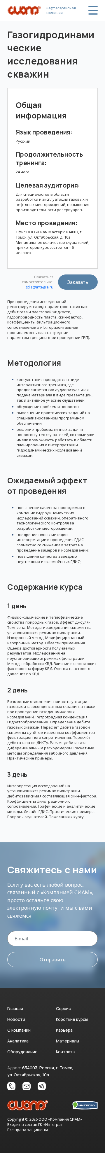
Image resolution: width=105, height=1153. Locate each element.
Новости (16, 1019)
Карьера (64, 1030)
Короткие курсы (72, 1019)
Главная (15, 1008)
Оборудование (22, 1051)
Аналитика (18, 1041)
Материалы (67, 1041)
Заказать (77, 282)
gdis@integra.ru (39, 287)
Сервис (63, 1008)
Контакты (65, 1051)
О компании (19, 1030)
